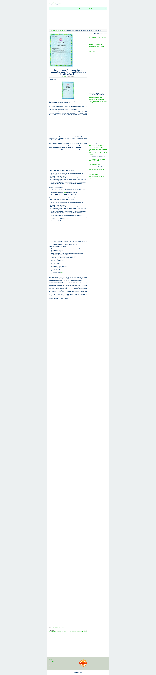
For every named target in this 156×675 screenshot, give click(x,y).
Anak (64, 177)
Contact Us (51, 663)
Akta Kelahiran (55, 627)
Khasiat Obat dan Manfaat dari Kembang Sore (98, 101)
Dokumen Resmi (61, 627)
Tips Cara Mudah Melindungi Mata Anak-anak (98, 41)
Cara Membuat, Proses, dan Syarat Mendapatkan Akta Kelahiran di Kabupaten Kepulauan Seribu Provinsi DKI (78, 632)
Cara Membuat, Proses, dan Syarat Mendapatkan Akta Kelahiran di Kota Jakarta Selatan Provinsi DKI (58, 631)
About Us (50, 659)
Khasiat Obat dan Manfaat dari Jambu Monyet (98, 97)
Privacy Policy (51, 661)
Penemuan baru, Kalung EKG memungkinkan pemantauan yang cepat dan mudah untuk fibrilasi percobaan (98, 37)
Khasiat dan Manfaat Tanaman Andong (96, 99)
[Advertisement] (78, 19)
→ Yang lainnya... (92, 53)
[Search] (105, 8)
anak (65, 192)
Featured (50, 668)
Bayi (86, 105)
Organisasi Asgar (55, 3)
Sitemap (50, 665)
